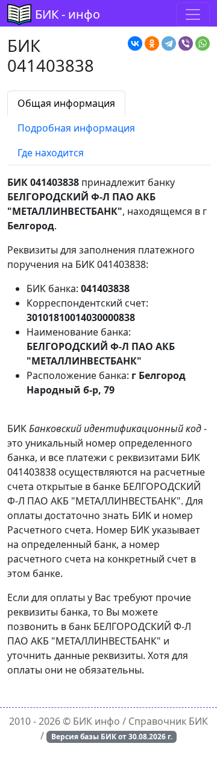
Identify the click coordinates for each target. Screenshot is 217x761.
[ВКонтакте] (135, 43)
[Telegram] (169, 43)
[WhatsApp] (202, 43)
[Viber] (185, 43)
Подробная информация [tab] (76, 128)
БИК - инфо (67, 14)
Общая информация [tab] (66, 103)
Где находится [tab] (50, 152)
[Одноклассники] (152, 43)
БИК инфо (96, 721)
